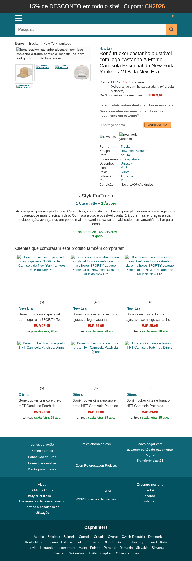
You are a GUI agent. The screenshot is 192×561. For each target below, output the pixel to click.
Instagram (149, 501)
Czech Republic (133, 536)
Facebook (150, 496)
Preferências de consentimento (42, 501)
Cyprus (113, 536)
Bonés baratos (42, 451)
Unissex (126, 163)
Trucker (34, 43)
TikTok (150, 490)
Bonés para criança (42, 469)
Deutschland (34, 542)
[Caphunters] (61, 18)
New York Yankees (57, 43)
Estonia (66, 542)
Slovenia (158, 547)
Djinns (24, 394)
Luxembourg (66, 547)
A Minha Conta (42, 490)
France (95, 542)
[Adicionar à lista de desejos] (58, 292)
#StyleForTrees (40, 496)
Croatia (99, 536)
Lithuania (46, 547)
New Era (106, 48)
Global (108, 542)
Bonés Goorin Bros (42, 457)
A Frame (127, 176)
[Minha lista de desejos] (163, 18)
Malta (83, 547)
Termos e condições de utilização (42, 509)
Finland (80, 542)
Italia (163, 542)
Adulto (125, 155)
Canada (85, 536)
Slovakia (142, 547)
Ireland (152, 542)
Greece (121, 542)
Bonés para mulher (42, 463)
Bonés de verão (42, 444)
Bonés (20, 43)
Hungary (137, 542)
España (52, 542)
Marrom (126, 180)
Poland (95, 547)
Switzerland (77, 553)
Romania (126, 547)
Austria (39, 536)
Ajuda (42, 484)
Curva (125, 172)
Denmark (155, 536)
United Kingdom (101, 553)
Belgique (53, 536)
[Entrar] (154, 18)
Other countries (127, 553)
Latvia (32, 547)
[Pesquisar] (171, 29)
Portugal (110, 547)
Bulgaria (69, 536)
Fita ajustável (130, 159)
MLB (124, 167)
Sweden (59, 553)
